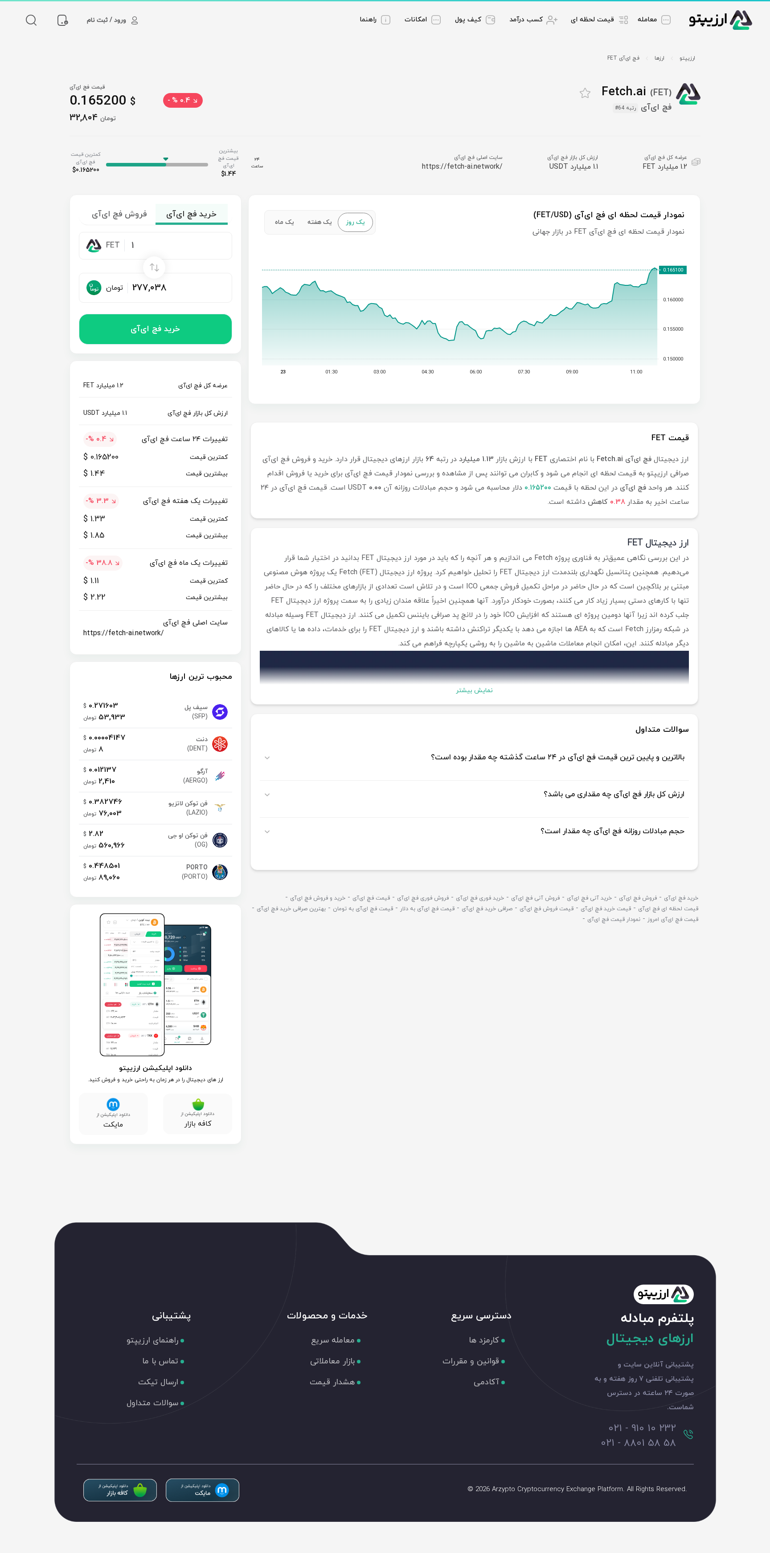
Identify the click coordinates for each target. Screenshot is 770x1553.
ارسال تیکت (158, 1382)
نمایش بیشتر (474, 690)
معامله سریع (333, 1340)
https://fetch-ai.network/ (462, 167)
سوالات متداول (152, 1403)
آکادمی (486, 1382)
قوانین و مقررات (470, 1361)
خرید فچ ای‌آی (155, 329)
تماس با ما (160, 1361)
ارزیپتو (687, 58)
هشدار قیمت (332, 1382)
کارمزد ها (484, 1340)
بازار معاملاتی (332, 1361)
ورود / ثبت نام (106, 20)
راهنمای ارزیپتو (152, 1340)
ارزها (659, 58)
